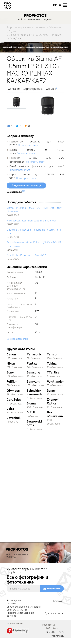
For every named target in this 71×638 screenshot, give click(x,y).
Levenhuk (14, 418)
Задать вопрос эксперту (26, 185)
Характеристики (33, 89)
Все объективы (55, 414)
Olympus (13, 391)
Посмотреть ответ (28, 145)
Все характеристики (18, 339)
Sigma (31, 403)
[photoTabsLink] (16, 102)
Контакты (58, 601)
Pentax (32, 363)
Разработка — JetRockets (50, 626)
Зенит (51, 391)
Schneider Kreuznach (34, 392)
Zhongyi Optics (52, 401)
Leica (10, 409)
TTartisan (54, 372)
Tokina (52, 363)
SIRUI (31, 412)
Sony (10, 372)
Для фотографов (54, 613)
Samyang (33, 381)
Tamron (52, 354)
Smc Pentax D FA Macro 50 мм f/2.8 (27, 255)
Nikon (11, 363)
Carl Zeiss (14, 400)
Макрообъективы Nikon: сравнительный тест (31, 220)
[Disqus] (35, 479)
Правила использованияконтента (20, 614)
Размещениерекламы (14, 602)
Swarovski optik (34, 423)
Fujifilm (12, 381)
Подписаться (53, 588)
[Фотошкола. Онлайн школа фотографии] (18, 630)
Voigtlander (55, 381)
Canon (11, 354)
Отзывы (51, 89)
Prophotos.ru (57, 636)
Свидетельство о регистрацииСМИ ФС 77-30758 (23, 608)
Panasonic (34, 354)
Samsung (33, 372)
